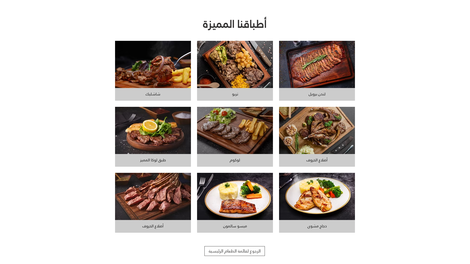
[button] (153, 71)
